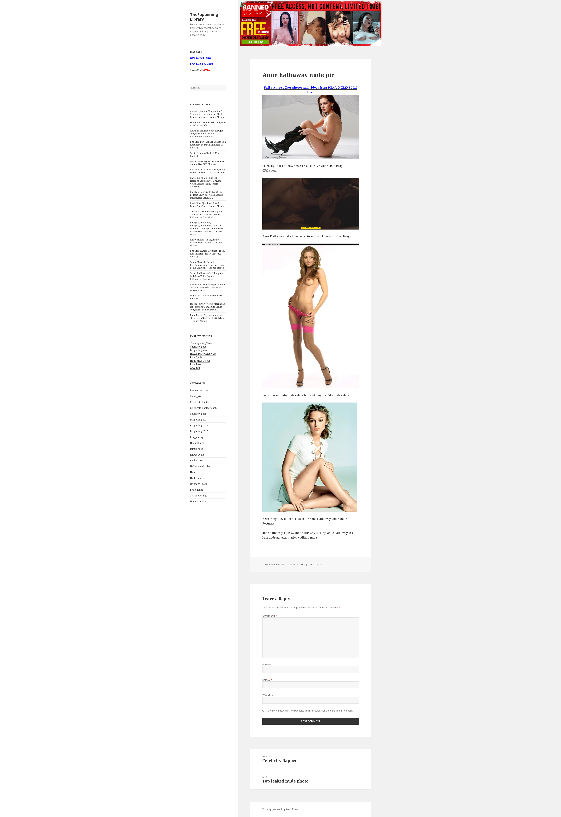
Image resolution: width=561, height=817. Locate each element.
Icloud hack (196, 448)
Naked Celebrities (200, 466)
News (193, 472)
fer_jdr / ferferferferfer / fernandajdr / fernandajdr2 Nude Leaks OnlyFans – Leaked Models (208, 306)
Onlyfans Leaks (198, 483)
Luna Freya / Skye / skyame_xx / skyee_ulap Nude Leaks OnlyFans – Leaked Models (207, 318)
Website (267, 694)
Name (267, 664)
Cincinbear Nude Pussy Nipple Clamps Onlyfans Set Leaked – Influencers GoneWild (206, 214)
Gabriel (294, 564)
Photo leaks (196, 489)
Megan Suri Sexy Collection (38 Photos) (206, 297)
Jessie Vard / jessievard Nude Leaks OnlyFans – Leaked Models (207, 204)
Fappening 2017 (199, 431)
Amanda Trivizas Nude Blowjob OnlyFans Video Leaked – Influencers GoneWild (206, 133)
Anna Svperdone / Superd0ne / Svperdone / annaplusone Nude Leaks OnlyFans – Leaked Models (207, 114)
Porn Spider (197, 357)
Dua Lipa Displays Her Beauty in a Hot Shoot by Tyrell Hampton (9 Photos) (208, 144)
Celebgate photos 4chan (203, 408)
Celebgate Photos (199, 402)
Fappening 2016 (199, 425)
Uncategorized (198, 501)
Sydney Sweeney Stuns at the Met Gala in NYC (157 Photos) (207, 163)
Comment (270, 615)
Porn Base (195, 364)
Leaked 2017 (197, 460)
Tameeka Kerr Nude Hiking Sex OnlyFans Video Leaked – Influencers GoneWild (206, 276)
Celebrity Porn (198, 413)
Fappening (196, 51)
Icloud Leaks (197, 454)
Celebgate (195, 396)
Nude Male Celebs (200, 360)
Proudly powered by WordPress (280, 809)
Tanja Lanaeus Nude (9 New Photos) (205, 154)
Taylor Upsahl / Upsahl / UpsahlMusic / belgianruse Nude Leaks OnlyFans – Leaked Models (207, 264)
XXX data (195, 367)
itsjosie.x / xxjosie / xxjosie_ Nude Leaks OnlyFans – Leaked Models (207, 171)
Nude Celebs (197, 478)
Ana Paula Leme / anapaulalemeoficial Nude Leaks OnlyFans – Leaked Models (208, 287)
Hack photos (197, 443)
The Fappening (198, 495)
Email (267, 679)
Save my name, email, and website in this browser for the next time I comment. (309, 710)
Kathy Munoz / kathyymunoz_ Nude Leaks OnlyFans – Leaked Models (206, 242)
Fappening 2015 (199, 419)
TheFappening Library (204, 17)
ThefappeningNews (201, 343)
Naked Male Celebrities (203, 353)
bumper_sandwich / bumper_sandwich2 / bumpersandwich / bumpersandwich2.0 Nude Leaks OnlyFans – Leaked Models (207, 228)
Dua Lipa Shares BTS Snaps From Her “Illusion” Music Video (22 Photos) (207, 253)
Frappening (196, 437)
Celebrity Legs (198, 346)
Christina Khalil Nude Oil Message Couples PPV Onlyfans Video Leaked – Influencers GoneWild (206, 182)
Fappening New (199, 350)
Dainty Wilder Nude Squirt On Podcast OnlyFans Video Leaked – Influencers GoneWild (207, 194)
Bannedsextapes (199, 390)
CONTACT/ (200, 69)
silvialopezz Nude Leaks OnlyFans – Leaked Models (208, 124)
